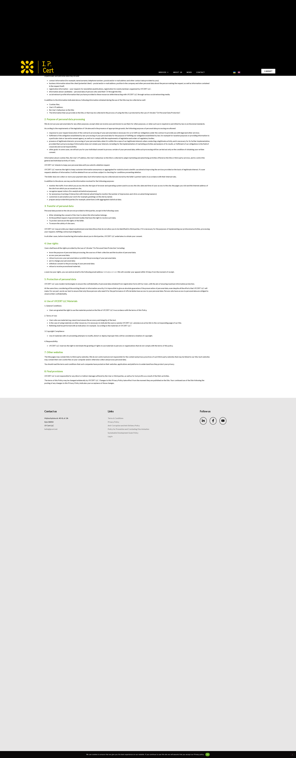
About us (177, 72)
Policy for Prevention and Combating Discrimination (128, 429)
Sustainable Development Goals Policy (123, 433)
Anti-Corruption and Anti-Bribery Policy (124, 425)
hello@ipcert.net (110, 272)
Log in (110, 436)
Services (162, 72)
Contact (200, 72)
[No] (292, 754)
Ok (208, 754)
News (189, 72)
